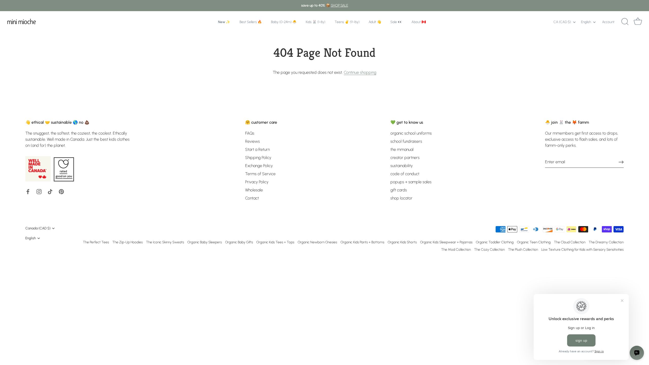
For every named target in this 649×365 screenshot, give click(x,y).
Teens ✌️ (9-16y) (347, 22)
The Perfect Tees (96, 242)
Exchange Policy (259, 165)
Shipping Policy (258, 157)
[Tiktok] (50, 191)
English (586, 22)
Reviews (252, 141)
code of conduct (404, 173)
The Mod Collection (456, 249)
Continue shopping (360, 72)
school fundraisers (406, 141)
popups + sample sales (410, 181)
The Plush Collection (523, 249)
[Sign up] (621, 162)
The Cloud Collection (569, 242)
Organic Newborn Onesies (317, 242)
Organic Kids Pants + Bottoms (362, 242)
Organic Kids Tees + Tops (275, 242)
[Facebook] (27, 191)
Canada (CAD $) (37, 228)
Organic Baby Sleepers (204, 242)
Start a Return (257, 149)
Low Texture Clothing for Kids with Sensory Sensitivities (582, 249)
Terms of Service (260, 173)
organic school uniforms (411, 133)
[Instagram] (39, 191)
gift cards (398, 190)
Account (608, 22)
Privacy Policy (256, 181)
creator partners (405, 157)
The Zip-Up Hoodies (127, 242)
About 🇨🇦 (418, 22)
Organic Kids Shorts (402, 242)
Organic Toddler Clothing (495, 242)
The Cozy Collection (489, 249)
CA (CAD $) (562, 22)
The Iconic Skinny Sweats (165, 242)
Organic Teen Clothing (534, 242)
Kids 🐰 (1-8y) (315, 22)
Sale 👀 (396, 22)
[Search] (624, 21)
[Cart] (637, 21)
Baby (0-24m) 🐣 (284, 22)
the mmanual (401, 149)
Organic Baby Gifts (239, 242)
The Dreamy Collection (606, 242)
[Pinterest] (61, 191)
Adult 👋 (375, 22)
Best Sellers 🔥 (251, 22)
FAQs (249, 133)
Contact (252, 198)
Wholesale (254, 190)
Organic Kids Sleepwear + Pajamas (446, 242)
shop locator (401, 198)
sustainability (401, 165)
